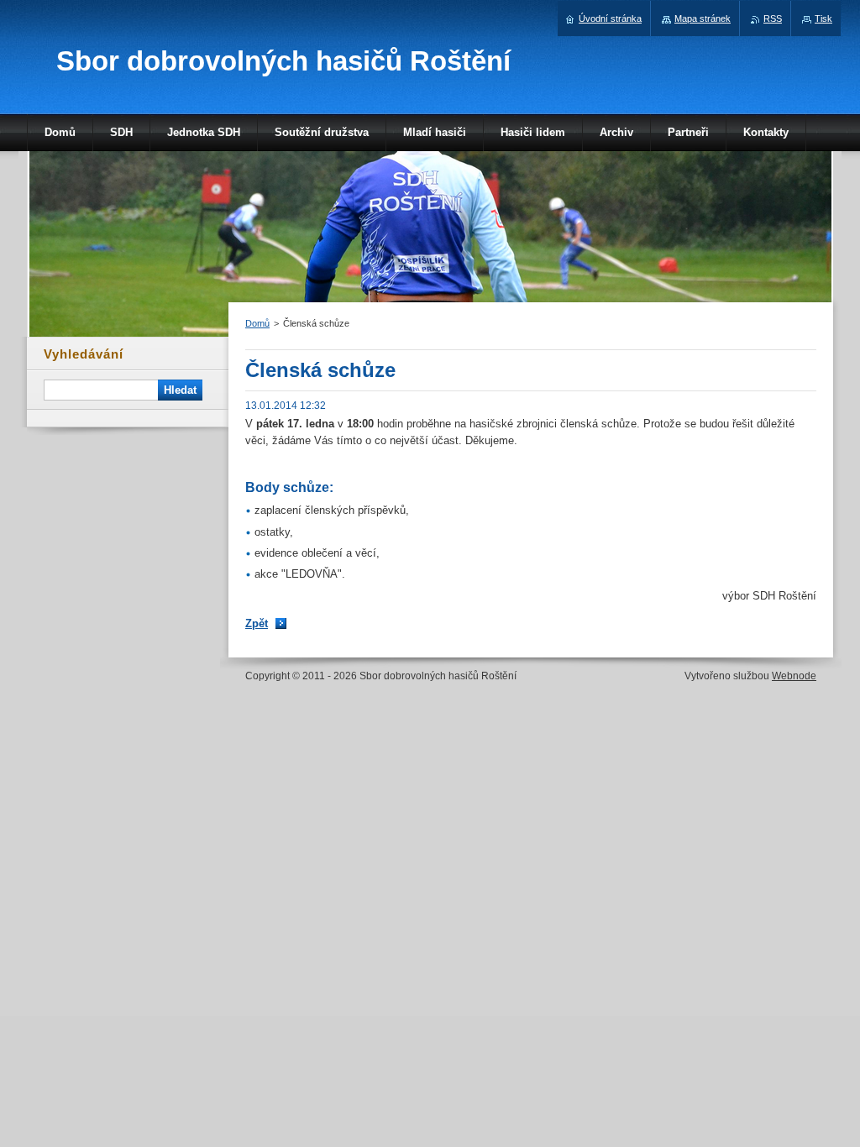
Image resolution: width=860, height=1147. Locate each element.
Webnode (794, 676)
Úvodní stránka (610, 18)
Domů (257, 323)
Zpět (256, 623)
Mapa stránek (702, 18)
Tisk (823, 18)
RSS (772, 18)
